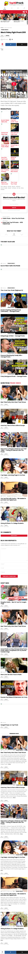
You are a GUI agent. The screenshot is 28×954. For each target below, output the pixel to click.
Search (26, 12)
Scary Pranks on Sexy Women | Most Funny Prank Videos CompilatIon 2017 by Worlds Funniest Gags (14, 650)
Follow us (24, 12)
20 (2, 186)
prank (14, 188)
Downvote (21, 234)
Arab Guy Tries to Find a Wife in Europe (19, 21)
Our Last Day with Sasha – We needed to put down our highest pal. (13, 499)
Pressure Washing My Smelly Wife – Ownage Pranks (12, 356)
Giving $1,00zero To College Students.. (12, 523)
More (9, 764)
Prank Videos (11, 263)
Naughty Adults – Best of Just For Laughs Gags (13, 602)
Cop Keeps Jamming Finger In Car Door (13, 475)
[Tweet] (22, 952)
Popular (2, 586)
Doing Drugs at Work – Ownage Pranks (13, 336)
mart (10, 188)
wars (3, 189)
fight (14, 186)
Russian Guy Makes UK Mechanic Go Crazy (14, 697)
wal (23, 188)
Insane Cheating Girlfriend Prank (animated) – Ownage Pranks (11, 310)
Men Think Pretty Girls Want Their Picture (5, 21)
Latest (4, 9)
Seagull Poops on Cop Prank (9, 725)
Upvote (6, 234)
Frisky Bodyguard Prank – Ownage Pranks (14, 376)
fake (10, 186)
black (5, 186)
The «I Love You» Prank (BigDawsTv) (12, 290)
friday (18, 186)
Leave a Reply (14, 535)
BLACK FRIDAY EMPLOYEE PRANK (10, 266)
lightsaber (4, 188)
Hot (3, 434)
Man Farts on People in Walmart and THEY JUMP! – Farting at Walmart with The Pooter (14, 450)
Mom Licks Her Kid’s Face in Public (11, 674)
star (19, 188)
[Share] (10, 952)
